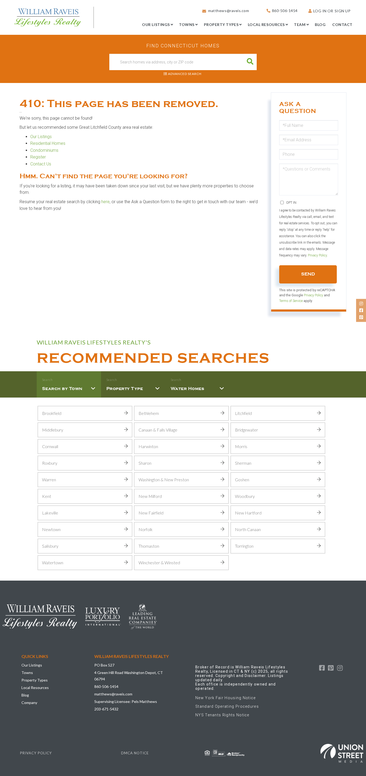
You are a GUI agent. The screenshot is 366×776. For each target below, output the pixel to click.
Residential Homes (47, 143)
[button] (250, 62)
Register (38, 157)
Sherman (243, 462)
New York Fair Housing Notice (225, 698)
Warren (49, 479)
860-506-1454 (285, 10)
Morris (241, 446)
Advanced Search (184, 74)
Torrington (244, 545)
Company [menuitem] (29, 702)
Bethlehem (149, 413)
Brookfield (51, 413)
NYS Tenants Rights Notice (222, 715)
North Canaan (248, 529)
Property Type (124, 388)
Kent (46, 496)
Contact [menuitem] (342, 24)
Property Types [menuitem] (221, 24)
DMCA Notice (135, 753)
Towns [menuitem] (187, 24)
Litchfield (243, 413)
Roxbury (49, 462)
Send (308, 274)
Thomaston (149, 545)
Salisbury (50, 545)
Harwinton (148, 446)
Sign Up (343, 11)
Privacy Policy (317, 255)
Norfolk (146, 529)
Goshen (242, 479)
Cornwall (50, 446)
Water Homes (187, 388)
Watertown (52, 562)
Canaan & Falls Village (158, 429)
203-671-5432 (106, 709)
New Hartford (248, 512)
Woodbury (245, 496)
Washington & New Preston (164, 479)
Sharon (145, 462)
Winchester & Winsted (159, 562)
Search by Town (62, 388)
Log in (320, 11)
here (105, 201)
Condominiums (44, 150)
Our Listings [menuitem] (156, 24)
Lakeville (50, 512)
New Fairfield (151, 512)
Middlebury (52, 429)
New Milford (150, 496)
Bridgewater (246, 429)
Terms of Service (291, 301)
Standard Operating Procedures (227, 706)
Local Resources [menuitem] (266, 24)
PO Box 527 (104, 665)
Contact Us (40, 163)
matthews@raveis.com (228, 10)
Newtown (51, 529)
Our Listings (41, 136)
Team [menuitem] (299, 24)
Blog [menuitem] (320, 24)
